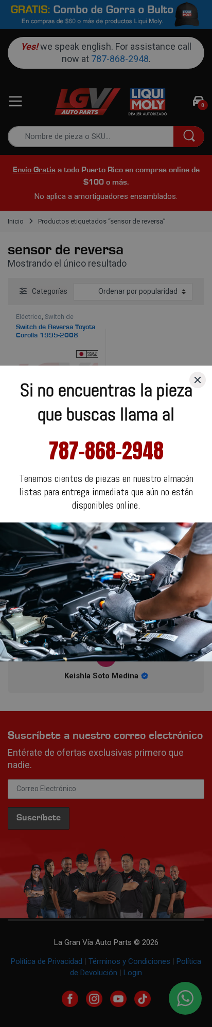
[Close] (197, 380)
